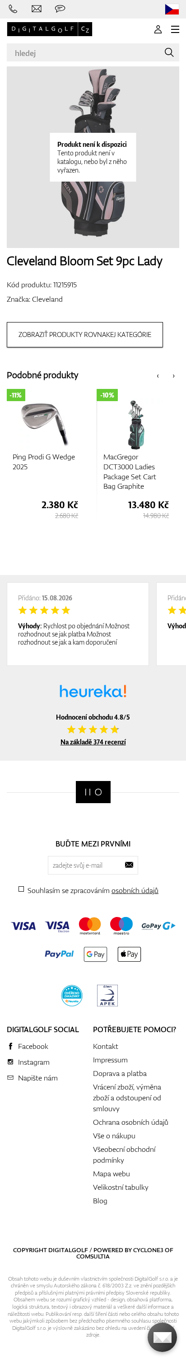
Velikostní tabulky (121, 1187)
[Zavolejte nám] (13, 9)
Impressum (110, 1060)
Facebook (33, 1046)
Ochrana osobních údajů (130, 1122)
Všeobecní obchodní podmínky (124, 1154)
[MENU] (175, 29)
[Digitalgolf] (93, 792)
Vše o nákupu (114, 1136)
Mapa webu (111, 1174)
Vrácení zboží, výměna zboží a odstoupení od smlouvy (127, 1097)
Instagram (34, 1062)
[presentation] (157, 375)
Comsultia (93, 1256)
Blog (100, 1201)
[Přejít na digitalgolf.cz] (172, 9)
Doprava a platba (120, 1073)
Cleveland (47, 299)
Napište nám (38, 1078)
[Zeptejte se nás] (60, 9)
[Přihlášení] (158, 29)
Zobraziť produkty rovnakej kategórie (85, 334)
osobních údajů (135, 890)
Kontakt (105, 1046)
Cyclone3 (148, 1250)
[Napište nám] (36, 9)
